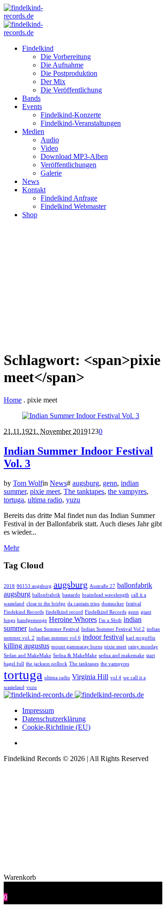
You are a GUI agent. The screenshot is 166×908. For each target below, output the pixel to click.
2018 (9, 586)
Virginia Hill (90, 677)
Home (13, 400)
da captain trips (83, 603)
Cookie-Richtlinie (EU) (56, 727)
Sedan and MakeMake (27, 655)
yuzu (73, 500)
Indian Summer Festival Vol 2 (113, 629)
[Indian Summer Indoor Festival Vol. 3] (80, 416)
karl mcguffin (140, 637)
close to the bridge (45, 603)
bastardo (71, 594)
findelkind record (64, 612)
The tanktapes (84, 491)
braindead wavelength (105, 594)
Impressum (38, 710)
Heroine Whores (73, 619)
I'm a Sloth (110, 620)
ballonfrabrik (46, 594)
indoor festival (103, 637)
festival (133, 603)
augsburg (85, 483)
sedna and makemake (121, 655)
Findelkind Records (105, 612)
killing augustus (26, 646)
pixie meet (45, 491)
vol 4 (115, 677)
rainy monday (143, 646)
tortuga (14, 500)
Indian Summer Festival (54, 629)
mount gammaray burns (76, 646)
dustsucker (112, 603)
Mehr (11, 548)
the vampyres (127, 491)
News (58, 483)
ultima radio (45, 500)
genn (110, 483)
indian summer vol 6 (58, 637)
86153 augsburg (34, 586)
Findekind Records (24, 612)
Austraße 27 (102, 586)
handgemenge (32, 620)
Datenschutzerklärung (54, 719)
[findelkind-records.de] (74, 695)
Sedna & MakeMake (75, 655)
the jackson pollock (46, 663)
